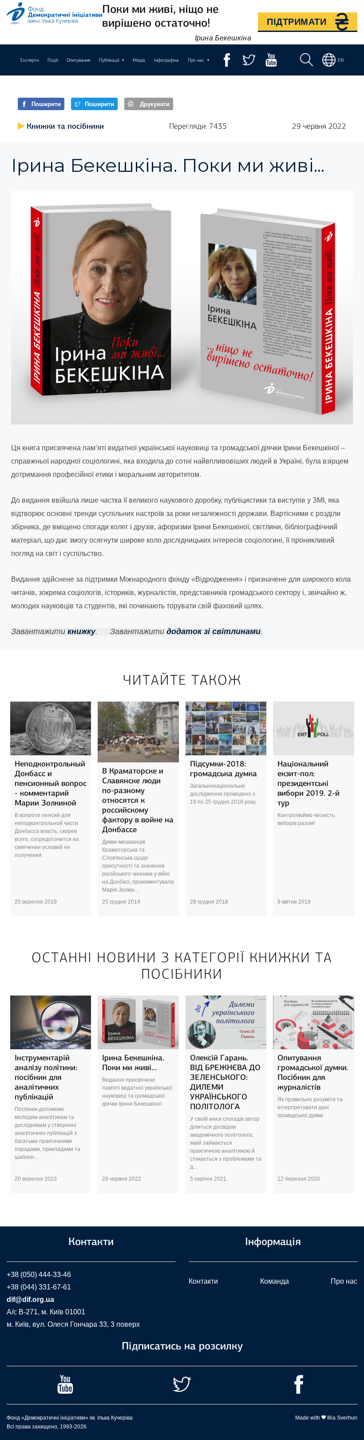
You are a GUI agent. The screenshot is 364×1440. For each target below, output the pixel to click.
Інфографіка (166, 60)
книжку (81, 631)
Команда (274, 1281)
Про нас (344, 1281)
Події (52, 60)
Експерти (29, 60)
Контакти (203, 1281)
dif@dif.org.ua (30, 1299)
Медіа (139, 60)
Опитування (78, 60)
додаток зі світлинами (213, 631)
